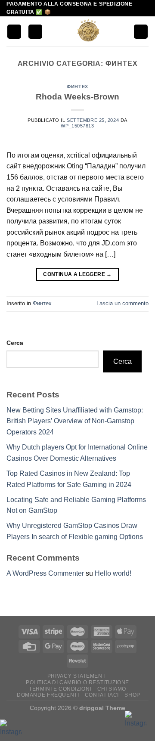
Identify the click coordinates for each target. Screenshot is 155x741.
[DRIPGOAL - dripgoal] (88, 31)
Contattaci (102, 695)
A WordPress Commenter (45, 573)
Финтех (77, 86)
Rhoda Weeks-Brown (77, 96)
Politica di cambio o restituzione (77, 682)
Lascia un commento (122, 303)
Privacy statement (76, 676)
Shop (132, 695)
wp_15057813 (77, 125)
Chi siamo (112, 689)
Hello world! (113, 573)
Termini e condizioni (60, 689)
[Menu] (14, 32)
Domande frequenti (48, 695)
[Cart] (141, 32)
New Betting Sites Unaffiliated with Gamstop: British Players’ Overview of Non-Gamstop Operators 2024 (74, 421)
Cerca (14, 342)
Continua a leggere (77, 274)
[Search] (35, 32)
